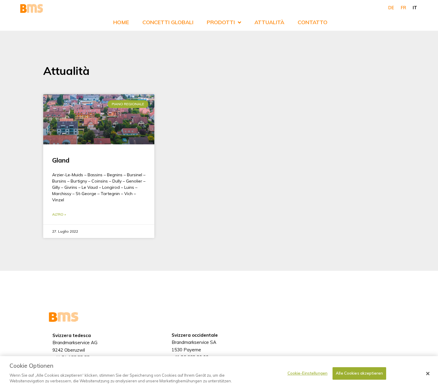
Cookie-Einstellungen (308, 373)
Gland (60, 160)
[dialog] (219, 373)
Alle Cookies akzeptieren (359, 373)
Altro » (59, 214)
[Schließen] (428, 373)
